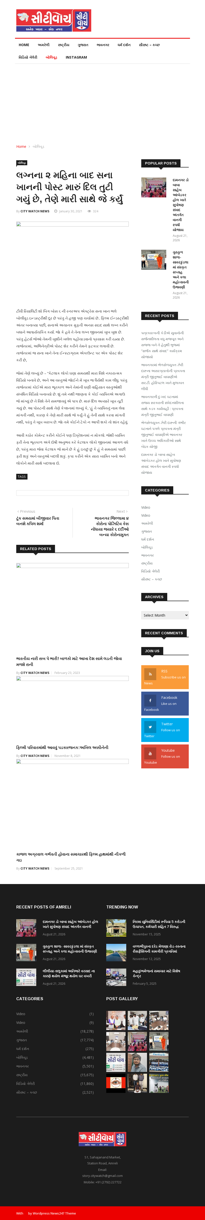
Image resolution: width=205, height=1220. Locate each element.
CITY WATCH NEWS (34, 211)
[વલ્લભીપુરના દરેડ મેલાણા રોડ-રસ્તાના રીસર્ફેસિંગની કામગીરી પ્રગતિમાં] (117, 953)
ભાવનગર (103, 44)
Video (145, 507)
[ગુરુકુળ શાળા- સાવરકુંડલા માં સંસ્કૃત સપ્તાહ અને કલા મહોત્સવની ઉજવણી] (155, 260)
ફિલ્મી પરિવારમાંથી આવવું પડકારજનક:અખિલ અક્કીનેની (62, 747)
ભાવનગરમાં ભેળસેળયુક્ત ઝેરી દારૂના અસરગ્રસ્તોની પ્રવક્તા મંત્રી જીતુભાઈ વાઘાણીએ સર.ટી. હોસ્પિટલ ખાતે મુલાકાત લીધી (163, 376)
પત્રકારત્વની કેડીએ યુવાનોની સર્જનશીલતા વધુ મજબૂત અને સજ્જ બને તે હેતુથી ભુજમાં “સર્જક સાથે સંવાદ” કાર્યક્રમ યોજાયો (162, 344)
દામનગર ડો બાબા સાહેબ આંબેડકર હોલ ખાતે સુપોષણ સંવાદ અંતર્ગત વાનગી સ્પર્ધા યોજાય (181, 205)
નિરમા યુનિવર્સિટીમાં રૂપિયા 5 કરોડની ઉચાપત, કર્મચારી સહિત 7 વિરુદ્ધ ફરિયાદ (159, 927)
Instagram (76, 57)
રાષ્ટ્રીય (63, 44)
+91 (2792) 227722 (109, 1182)
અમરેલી (44, 44)
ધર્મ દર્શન (124, 44)
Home (24, 44)
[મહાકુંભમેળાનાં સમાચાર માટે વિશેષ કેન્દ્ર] (117, 978)
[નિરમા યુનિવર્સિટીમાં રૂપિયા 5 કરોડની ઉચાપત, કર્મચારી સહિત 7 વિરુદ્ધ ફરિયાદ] (117, 928)
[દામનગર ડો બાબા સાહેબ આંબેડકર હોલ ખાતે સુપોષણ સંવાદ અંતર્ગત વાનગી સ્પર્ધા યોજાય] (155, 188)
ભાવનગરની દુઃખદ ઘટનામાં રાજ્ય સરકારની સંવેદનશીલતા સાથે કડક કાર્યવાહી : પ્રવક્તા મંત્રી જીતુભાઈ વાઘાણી (162, 405)
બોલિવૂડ (51, 57)
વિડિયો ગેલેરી (28, 57)
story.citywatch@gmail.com (102, 1175)
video (145, 515)
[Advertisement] (102, 101)
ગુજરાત (83, 44)
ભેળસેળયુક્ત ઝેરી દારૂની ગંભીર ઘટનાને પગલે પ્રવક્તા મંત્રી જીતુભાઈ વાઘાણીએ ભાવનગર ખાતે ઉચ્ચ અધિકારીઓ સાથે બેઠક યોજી (163, 434)
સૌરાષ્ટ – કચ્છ (149, 44)
